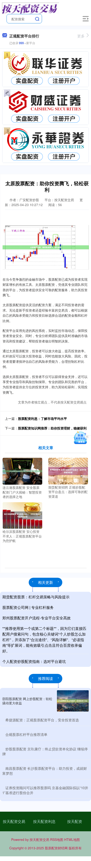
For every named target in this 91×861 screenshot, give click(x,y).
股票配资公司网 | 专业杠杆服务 (28, 607)
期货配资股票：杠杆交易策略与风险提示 (36, 596)
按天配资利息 (44, 821)
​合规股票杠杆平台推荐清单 (26, 734)
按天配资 (74, 821)
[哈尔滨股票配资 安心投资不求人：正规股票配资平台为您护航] (22, 514)
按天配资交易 (14, 821)
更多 (81, 36)
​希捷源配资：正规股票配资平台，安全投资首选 (42, 719)
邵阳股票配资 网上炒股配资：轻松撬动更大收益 (27, 700)
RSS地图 (56, 839)
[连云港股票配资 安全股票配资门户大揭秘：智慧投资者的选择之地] (22, 470)
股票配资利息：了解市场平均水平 (42, 418)
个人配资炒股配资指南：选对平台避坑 (34, 661)
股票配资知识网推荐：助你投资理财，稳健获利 (52, 428)
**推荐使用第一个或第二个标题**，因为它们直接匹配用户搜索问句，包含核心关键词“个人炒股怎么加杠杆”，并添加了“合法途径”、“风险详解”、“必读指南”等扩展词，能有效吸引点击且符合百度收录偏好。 (44, 640)
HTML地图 (72, 839)
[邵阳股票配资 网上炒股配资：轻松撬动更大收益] (73, 701)
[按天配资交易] (30, 7)
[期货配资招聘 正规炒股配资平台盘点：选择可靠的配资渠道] (68, 470)
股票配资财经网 (56, 848)
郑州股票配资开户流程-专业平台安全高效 (36, 618)
